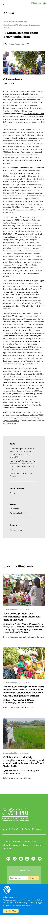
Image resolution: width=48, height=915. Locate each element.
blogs (11, 13)
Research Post (20, 21)
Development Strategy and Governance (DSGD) (21, 26)
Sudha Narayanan (12, 773)
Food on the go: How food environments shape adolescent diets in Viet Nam (22, 616)
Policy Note (24, 132)
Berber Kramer (13, 700)
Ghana (12, 493)
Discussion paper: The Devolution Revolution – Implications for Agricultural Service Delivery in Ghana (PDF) (22, 453)
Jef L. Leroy (24, 632)
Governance (14, 509)
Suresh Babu (12, 770)
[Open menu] (3, 3)
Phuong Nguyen (29, 624)
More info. (29, 905)
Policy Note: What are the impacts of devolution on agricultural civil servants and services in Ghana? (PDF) (22, 465)
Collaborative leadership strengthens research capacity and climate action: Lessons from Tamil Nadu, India (23, 762)
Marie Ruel (8, 632)
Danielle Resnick (14, 79)
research (38, 388)
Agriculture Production (18, 513)
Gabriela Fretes (13, 624)
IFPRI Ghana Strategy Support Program (21, 474)
